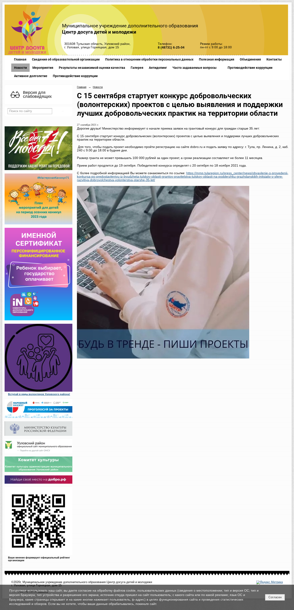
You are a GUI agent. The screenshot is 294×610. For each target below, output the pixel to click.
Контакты (274, 59)
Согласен (275, 597)
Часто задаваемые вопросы (194, 67)
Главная (20, 59)
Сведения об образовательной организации (66, 59)
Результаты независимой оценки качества (92, 67)
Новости (20, 67)
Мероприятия (42, 67)
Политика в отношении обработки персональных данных (149, 59)
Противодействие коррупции (250, 67)
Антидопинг (158, 67)
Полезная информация (216, 59)
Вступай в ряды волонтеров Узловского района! (39, 394)
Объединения (250, 59)
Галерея (137, 67)
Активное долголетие (30, 76)
